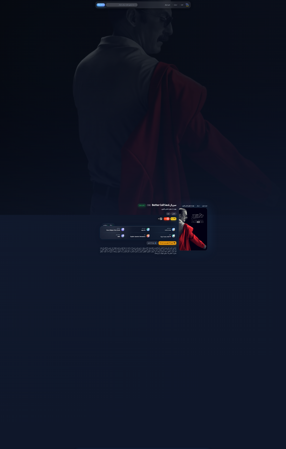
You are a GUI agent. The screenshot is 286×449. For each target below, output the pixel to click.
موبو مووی (204, 206)
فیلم (182, 5)
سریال (175, 5)
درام (168, 214)
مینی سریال (167, 5)
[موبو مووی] (187, 5)
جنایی (173, 214)
